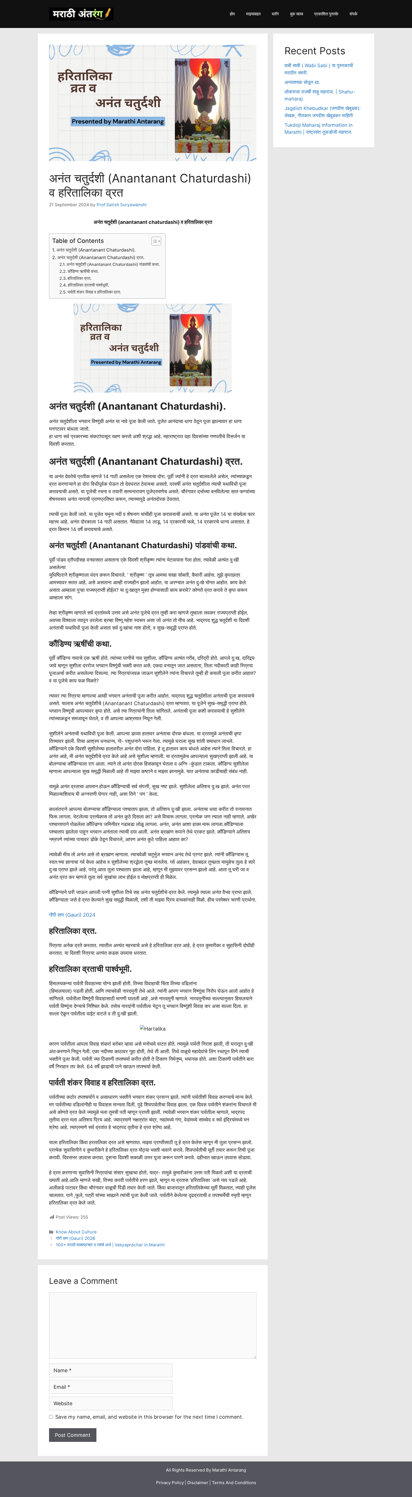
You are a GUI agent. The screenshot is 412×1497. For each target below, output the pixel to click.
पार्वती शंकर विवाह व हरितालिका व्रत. (94, 292)
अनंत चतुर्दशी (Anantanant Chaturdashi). (96, 250)
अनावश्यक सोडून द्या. (302, 82)
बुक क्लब (296, 14)
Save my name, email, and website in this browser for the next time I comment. (149, 1417)
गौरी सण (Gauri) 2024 (72, 915)
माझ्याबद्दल (253, 14)
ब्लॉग (275, 14)
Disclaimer (197, 1482)
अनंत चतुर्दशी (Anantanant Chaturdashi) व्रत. (101, 257)
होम (232, 14)
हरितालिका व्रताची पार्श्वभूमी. (88, 285)
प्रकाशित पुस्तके (326, 14)
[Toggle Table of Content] (153, 241)
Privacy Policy (170, 1482)
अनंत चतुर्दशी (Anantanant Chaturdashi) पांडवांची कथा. (113, 264)
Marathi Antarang (229, 1470)
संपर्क (353, 14)
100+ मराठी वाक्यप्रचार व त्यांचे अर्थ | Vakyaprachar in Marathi (110, 1244)
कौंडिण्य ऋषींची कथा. (83, 271)
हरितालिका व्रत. (79, 278)
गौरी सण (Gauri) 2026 (75, 1238)
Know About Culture (76, 1232)
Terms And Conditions (234, 1482)
